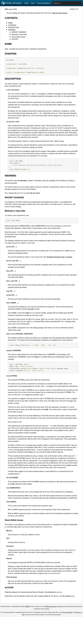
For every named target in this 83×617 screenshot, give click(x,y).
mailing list (78, 612)
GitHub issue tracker (51, 606)
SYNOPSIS (12, 25)
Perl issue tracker (67, 612)
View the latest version (59, 13)
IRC (23, 614)
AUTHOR (15, 39)
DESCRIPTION (13, 27)
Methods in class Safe (19, 34)
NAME (10, 23)
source (11, 9)
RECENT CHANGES (19, 32)
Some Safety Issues (19, 37)
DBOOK (27, 606)
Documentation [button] (43, 3)
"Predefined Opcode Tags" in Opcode (59, 257)
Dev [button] (32, 3)
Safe (6, 9)
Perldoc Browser (13, 3)
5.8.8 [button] (26, 3)
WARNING (12, 30)
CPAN (15, 9)
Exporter (31, 309)
